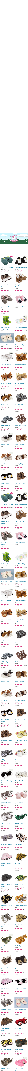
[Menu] (1, 8)
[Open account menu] (23, 8)
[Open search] (5, 8)
